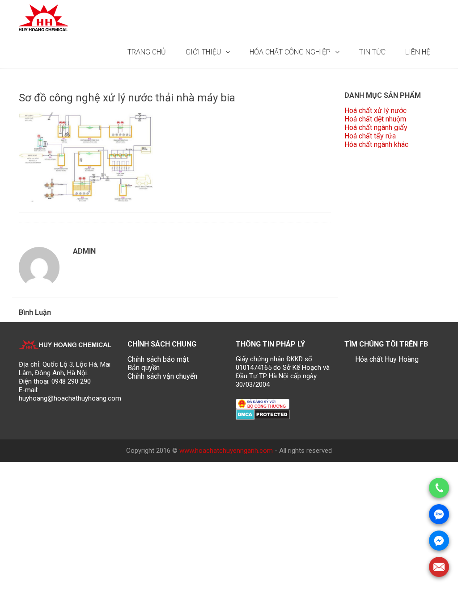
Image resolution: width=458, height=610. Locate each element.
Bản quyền (143, 367)
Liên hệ (417, 52)
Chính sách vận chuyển (162, 376)
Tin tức (372, 52)
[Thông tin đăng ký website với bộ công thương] (262, 403)
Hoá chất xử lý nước (375, 110)
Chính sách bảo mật (158, 359)
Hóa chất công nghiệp (290, 52)
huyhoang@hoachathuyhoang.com (70, 398)
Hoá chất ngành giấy (375, 127)
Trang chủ (146, 52)
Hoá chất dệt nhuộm (375, 119)
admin (84, 251)
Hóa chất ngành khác (376, 144)
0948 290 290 (71, 381)
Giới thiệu (203, 52)
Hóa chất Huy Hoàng (387, 359)
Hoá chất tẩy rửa (370, 136)
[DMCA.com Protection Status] (263, 413)
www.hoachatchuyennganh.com (226, 451)
